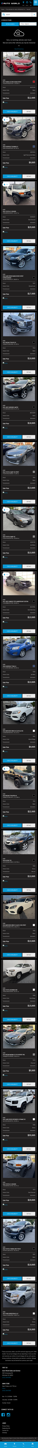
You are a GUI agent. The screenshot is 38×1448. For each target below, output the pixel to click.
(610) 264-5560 (6, 1377)
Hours (3, 1388)
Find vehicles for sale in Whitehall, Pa (15, 9)
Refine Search (10, 24)
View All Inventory (19, 49)
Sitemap (4, 1432)
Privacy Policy (6, 1426)
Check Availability (12, 111)
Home (2, 9)
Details (29, 111)
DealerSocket (8, 1440)
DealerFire (31, 1438)
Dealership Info (6, 1428)
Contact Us (5, 1430)
